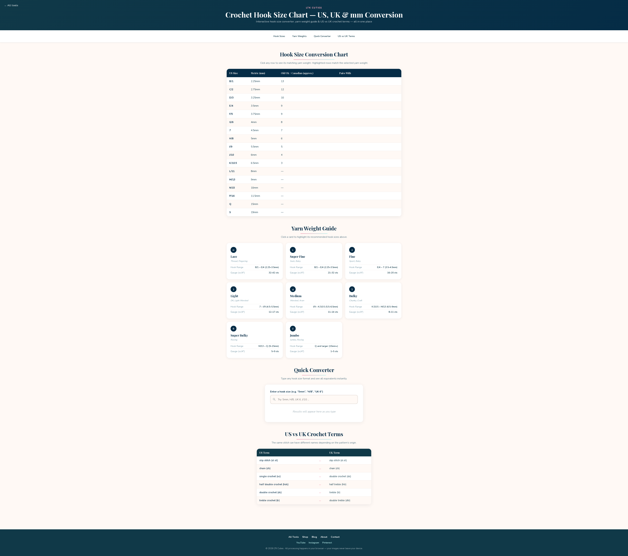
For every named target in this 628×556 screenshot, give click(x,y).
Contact (335, 537)
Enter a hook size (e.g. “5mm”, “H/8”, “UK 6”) (296, 391)
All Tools (293, 537)
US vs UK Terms (346, 36)
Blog (314, 537)
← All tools (11, 5)
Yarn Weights (299, 36)
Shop (305, 537)
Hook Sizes (279, 36)
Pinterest (327, 542)
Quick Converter (322, 36)
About (324, 537)
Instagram (314, 542)
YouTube (300, 542)
